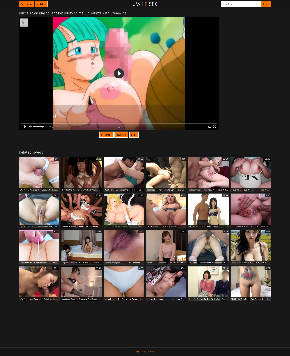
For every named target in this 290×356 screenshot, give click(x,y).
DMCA (143, 351)
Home (137, 351)
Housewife (121, 134)
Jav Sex (145, 4)
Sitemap (151, 351)
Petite (134, 134)
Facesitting (106, 134)
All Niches (41, 4)
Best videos (26, 4)
